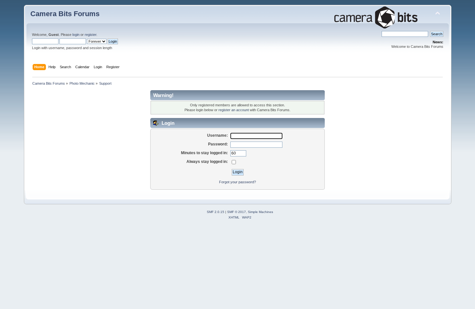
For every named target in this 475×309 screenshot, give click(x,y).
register (90, 35)
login (75, 35)
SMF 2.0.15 (215, 212)
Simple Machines (260, 212)
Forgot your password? (237, 182)
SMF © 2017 (236, 212)
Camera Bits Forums (65, 14)
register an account (233, 110)
